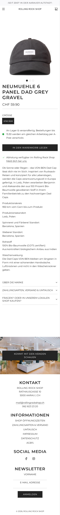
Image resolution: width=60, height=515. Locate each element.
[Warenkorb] (56, 9)
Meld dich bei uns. (16, 161)
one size (8, 120)
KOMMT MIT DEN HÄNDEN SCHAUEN (30, 355)
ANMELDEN (30, 494)
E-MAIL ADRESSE (30, 482)
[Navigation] (3, 9)
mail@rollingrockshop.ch (30, 402)
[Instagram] (33, 458)
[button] (27, 80)
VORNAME (30, 474)
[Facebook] (26, 458)
